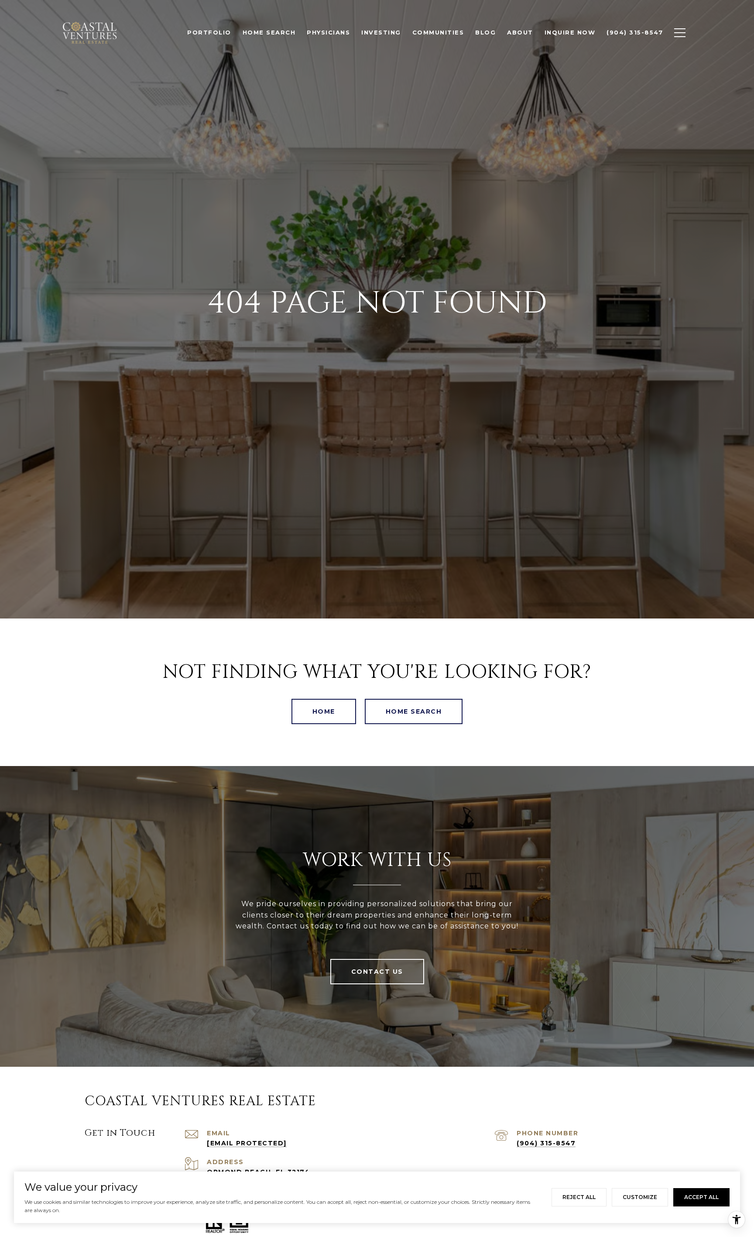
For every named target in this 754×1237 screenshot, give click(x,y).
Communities (438, 32)
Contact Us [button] (377, 972)
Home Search (414, 711)
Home (323, 711)
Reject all (579, 1197)
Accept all (701, 1197)
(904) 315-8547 (546, 1143)
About (520, 32)
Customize (640, 1197)
